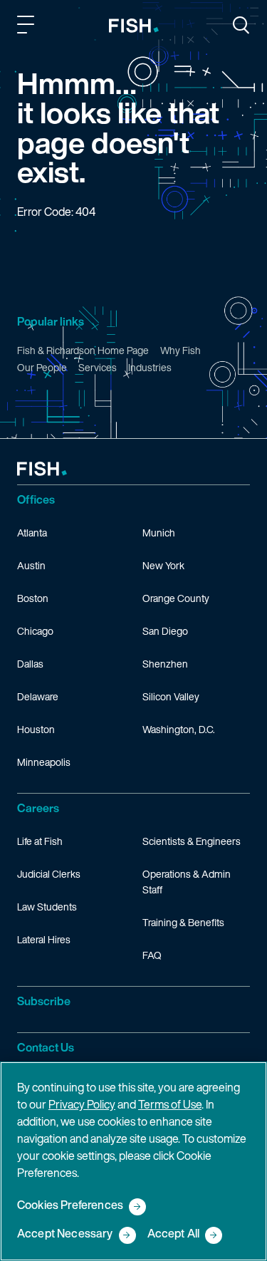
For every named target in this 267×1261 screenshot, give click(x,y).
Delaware (37, 696)
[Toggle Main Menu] (27, 27)
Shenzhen (165, 663)
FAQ (152, 955)
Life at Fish (40, 841)
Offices (36, 499)
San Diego (165, 630)
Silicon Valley (170, 696)
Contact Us (45, 1047)
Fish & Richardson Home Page (83, 350)
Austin (31, 565)
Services (97, 367)
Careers (38, 807)
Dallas (30, 663)
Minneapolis (43, 761)
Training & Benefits (183, 922)
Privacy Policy (81, 1104)
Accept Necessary (65, 1234)
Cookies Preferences (70, 1205)
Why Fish (180, 350)
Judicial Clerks (48, 873)
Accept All (173, 1234)
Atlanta (32, 532)
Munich (158, 532)
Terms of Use (169, 1104)
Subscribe (43, 1001)
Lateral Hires (43, 939)
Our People (42, 367)
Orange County (175, 598)
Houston (36, 729)
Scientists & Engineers (191, 841)
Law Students (47, 906)
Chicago (35, 630)
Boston (32, 598)
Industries (150, 367)
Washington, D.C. (178, 729)
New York (163, 565)
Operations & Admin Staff (186, 881)
